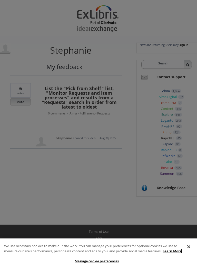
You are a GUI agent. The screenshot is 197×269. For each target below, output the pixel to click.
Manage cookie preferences (97, 261)
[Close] (188, 246)
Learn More (172, 251)
